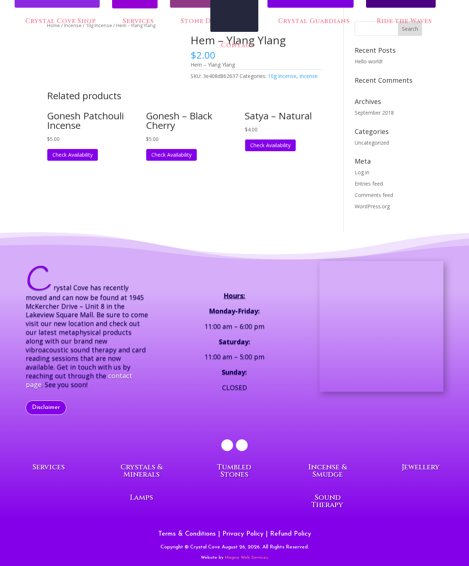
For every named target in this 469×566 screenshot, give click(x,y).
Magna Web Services (246, 557)
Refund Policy (290, 534)
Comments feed (374, 194)
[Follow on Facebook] (227, 445)
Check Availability (72, 154)
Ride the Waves (403, 21)
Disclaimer (46, 407)
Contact (237, 45)
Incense (308, 75)
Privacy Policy (242, 534)
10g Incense (282, 75)
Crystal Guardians (313, 21)
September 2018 (374, 112)
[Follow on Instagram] (242, 445)
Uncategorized (372, 142)
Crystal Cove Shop (59, 21)
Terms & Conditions (187, 534)
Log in (362, 172)
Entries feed (369, 183)
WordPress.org (372, 206)
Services (138, 22)
